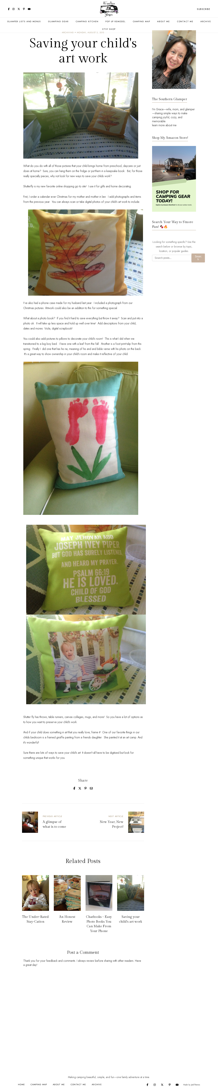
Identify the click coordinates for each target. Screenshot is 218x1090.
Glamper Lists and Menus (24, 21)
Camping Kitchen (87, 21)
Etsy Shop (108, 29)
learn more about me (164, 125)
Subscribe (203, 9)
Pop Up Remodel (115, 21)
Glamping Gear (58, 21)
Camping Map (141, 21)
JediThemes (195, 1084)
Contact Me (185, 21)
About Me (163, 21)
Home (21, 1084)
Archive (205, 21)
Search (198, 258)
